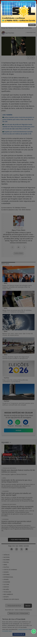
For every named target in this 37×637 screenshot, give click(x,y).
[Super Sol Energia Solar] (18, 12)
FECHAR (32, 25)
